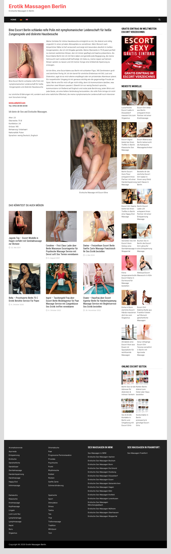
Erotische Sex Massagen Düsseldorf (103, 476)
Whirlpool (52, 529)
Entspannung (14, 455)
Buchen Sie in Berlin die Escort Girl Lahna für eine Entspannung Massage (144, 246)
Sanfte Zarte (53, 482)
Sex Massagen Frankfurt (137, 453)
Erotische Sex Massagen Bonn (100, 464)
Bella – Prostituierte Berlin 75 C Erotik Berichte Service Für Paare (24, 299)
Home (13, 19)
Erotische (13, 459)
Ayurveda (12, 451)
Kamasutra (13, 495)
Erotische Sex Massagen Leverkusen (103, 498)
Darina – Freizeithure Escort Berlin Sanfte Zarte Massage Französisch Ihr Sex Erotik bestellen (99, 248)
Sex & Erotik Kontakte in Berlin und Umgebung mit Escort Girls (128, 420)
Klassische (13, 499)
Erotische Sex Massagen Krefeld (101, 495)
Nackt (11, 525)
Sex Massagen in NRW (97, 453)
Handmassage (14, 478)
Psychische (53, 463)
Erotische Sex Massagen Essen (101, 479)
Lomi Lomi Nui (14, 514)
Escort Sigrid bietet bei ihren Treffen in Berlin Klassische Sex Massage (128, 144)
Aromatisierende (15, 447)
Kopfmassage (14, 506)
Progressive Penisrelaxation (60, 455)
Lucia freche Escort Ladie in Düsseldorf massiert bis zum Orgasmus (129, 112)
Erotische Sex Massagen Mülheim (102, 509)
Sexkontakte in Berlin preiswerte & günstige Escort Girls (142, 420)
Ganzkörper (13, 466)
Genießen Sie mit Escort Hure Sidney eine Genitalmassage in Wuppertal (129, 246)
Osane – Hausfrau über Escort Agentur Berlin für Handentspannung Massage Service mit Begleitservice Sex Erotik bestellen (99, 302)
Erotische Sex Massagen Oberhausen (103, 512)
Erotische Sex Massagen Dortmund (102, 468)
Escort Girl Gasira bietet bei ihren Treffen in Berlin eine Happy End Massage (129, 211)
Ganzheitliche (14, 463)
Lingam (12, 510)
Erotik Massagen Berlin (37, 6)
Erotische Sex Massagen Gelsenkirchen (104, 483)
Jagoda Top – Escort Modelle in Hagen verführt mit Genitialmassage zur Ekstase (25, 241)
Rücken (51, 478)
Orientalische (53, 447)
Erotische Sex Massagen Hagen (101, 487)
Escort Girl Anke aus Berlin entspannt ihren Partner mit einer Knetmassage (144, 112)
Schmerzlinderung (56, 485)
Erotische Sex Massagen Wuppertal (102, 516)
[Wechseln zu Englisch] (27, 19)
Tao (49, 514)
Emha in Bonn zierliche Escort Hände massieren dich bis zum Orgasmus (129, 312)
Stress (51, 506)
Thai (50, 518)
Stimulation (53, 503)
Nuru (11, 529)
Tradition (52, 525)
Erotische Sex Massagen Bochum (101, 461)
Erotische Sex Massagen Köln (100, 491)
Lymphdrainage (15, 518)
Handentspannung (16, 474)
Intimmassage (14, 485)
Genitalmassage (15, 470)
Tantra (51, 510)
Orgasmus (13, 533)
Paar (50, 451)
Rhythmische (53, 470)
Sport (50, 499)
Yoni (50, 533)
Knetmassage (14, 503)
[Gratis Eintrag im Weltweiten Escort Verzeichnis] (139, 57)
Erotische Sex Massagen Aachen (101, 457)
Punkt (50, 466)
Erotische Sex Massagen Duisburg (102, 472)
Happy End (13, 482)
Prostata (51, 459)
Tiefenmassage (54, 521)
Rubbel (51, 474)
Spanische (52, 495)
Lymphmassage (15, 521)
